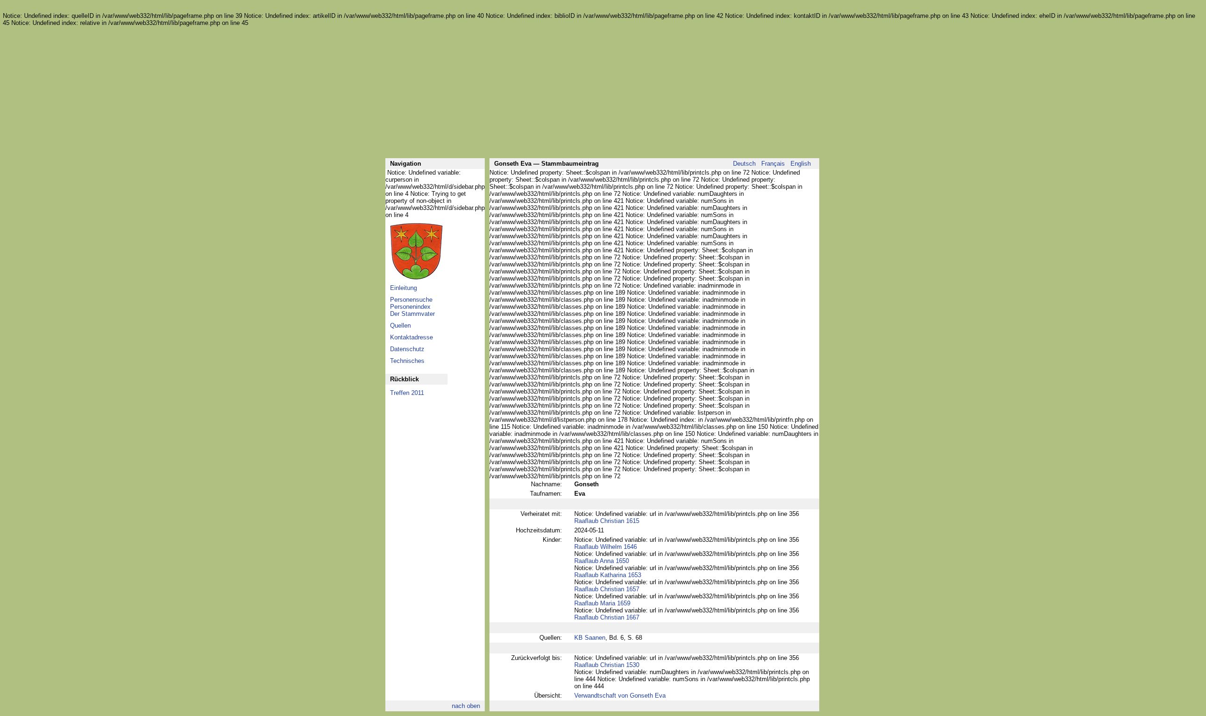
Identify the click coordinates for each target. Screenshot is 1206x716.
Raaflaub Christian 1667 (606, 617)
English (800, 163)
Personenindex (410, 306)
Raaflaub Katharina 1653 (607, 575)
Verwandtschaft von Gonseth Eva (620, 695)
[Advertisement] (602, 92)
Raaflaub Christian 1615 (606, 520)
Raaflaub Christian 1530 (606, 664)
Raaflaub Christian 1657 (606, 589)
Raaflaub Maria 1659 (602, 603)
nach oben (466, 705)
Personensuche (411, 299)
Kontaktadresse (411, 337)
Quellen (400, 325)
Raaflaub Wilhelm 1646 (605, 546)
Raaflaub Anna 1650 (601, 560)
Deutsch (744, 163)
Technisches (407, 360)
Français (773, 163)
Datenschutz (407, 349)
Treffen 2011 (407, 392)
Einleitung (403, 287)
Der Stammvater (412, 313)
